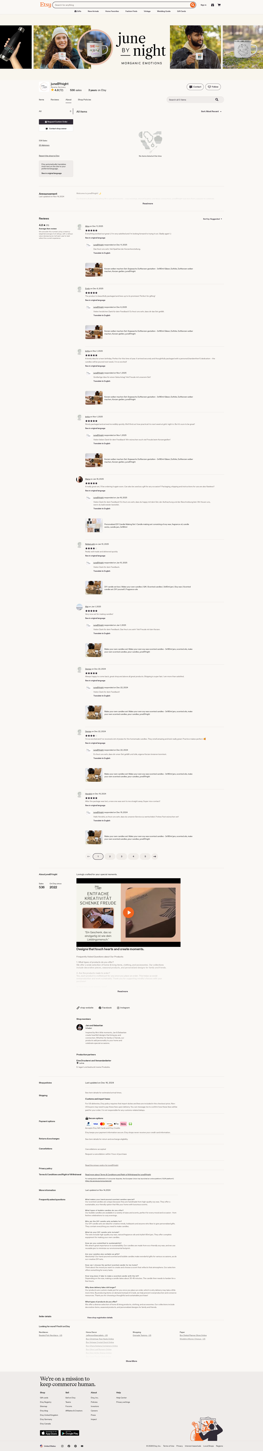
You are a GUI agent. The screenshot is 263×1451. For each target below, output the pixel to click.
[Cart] (219, 5)
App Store (49, 1433)
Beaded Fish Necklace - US (50, 1335)
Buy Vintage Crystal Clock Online (100, 1342)
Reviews (55, 99)
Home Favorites (112, 11)
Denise (88, 669)
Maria (87, 479)
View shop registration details (100, 1317)
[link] (88, 856)
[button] (195, 87)
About (68, 99)
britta (87, 351)
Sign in (203, 5)
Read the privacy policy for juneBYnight (101, 1165)
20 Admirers (44, 145)
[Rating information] (52, 90)
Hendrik (88, 794)
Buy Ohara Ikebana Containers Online (102, 1346)
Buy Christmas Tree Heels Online (100, 1339)
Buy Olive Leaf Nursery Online (99, 1349)
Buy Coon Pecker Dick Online (98, 1356)
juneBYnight (98, 245)
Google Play (70, 1433)
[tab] (56, 111)
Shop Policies (84, 99)
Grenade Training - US (142, 1335)
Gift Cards (181, 11)
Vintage (147, 11)
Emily (87, 288)
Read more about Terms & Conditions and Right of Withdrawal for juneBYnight (118, 1174)
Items (41, 99)
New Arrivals (93, 11)
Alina (87, 226)
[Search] (192, 5)
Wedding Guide (164, 11)
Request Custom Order (57, 122)
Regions (219, 1446)
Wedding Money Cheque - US (192, 1339)
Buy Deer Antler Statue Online (99, 1353)
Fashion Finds (131, 11)
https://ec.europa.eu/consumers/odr (98, 1181)
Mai (86, 606)
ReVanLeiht (90, 544)
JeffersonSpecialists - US (97, 1335)
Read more (148, 203)
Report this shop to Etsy (49, 156)
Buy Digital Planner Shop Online (193, 1335)
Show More (131, 1361)
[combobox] (120, 5)
